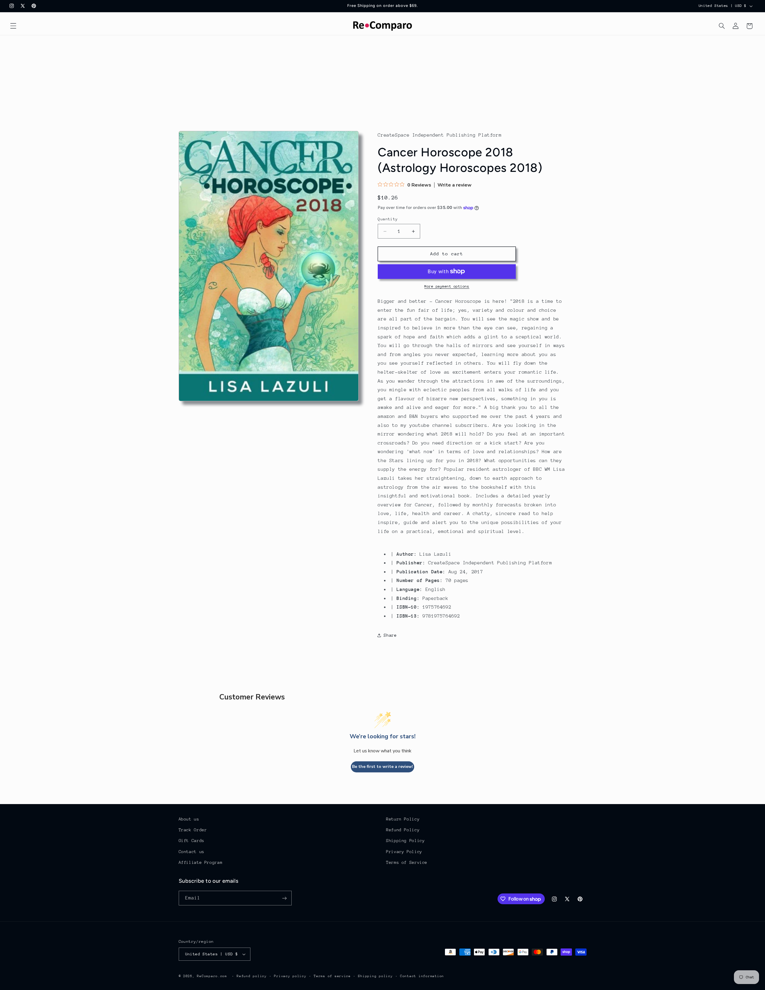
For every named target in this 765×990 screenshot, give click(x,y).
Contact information (422, 976)
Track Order (193, 829)
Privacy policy (290, 976)
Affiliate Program (201, 862)
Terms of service (332, 976)
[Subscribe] (284, 898)
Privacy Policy (404, 851)
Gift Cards (191, 840)
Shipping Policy (405, 840)
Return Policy (403, 819)
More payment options (446, 286)
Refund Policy (403, 829)
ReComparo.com (212, 976)
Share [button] (390, 635)
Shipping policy (375, 976)
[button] (13, 26)
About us (189, 819)
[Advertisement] (382, 80)
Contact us (191, 851)
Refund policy (252, 976)
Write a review (454, 185)
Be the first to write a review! (382, 766)
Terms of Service (406, 862)
